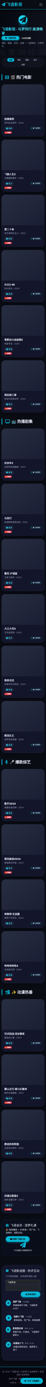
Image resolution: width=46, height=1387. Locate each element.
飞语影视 (13, 4)
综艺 (35, 60)
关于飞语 (13, 1378)
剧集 (27, 60)
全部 (10, 60)
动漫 (23, 65)
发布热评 (31, 1294)
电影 (19, 60)
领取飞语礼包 (18, 1239)
